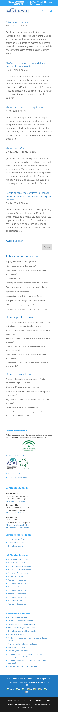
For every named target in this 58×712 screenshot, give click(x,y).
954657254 (37, 2)
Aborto (24, 69)
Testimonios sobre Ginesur (18, 477)
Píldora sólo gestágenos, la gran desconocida (24, 305)
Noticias (30, 678)
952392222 (19, 2)
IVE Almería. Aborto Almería (18, 559)
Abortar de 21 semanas (17, 600)
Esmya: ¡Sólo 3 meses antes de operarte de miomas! (27, 282)
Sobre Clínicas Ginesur (16, 474)
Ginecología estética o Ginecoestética (22, 631)
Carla (8, 412)
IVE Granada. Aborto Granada (19, 569)
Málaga (32, 151)
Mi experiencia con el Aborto (27, 387)
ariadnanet (37, 708)
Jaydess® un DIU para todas (17, 291)
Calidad (21, 678)
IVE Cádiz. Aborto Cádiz (17, 563)
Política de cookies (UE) (39, 682)
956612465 (18, 4)
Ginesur (9, 379)
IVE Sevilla (18, 704)
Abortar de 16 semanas (17, 583)
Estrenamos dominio (17, 22)
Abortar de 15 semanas (17, 580)
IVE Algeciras (41, 701)
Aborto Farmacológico (16, 539)
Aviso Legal (12, 678)
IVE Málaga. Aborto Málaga (16, 501)
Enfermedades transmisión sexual (21, 621)
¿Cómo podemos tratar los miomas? (21, 266)
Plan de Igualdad (42, 678)
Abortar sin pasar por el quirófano (25, 107)
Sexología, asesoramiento (18, 651)
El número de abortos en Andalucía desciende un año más (25, 65)
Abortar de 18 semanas (17, 590)
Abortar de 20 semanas (17, 597)
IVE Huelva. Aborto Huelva (18, 573)
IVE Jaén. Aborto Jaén (16, 576)
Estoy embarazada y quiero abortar (21, 624)
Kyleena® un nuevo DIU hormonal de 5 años (24, 296)
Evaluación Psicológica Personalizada (22, 627)
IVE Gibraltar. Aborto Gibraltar (17, 528)
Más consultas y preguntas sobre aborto (23, 666)
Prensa (23, 25)
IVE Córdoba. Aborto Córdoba (19, 566)
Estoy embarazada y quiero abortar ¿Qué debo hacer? (28, 287)
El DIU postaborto (13, 278)
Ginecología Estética (15, 546)
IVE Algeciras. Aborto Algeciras (17, 525)
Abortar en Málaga (16, 148)
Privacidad (12, 682)
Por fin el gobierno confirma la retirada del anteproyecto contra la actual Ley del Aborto (28, 196)
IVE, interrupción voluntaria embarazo (23, 644)
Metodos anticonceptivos (17, 647)
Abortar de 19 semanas (17, 594)
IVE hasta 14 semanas (16, 634)
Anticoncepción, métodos (18, 617)
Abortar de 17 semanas (17, 587)
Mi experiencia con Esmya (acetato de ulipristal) (25, 300)
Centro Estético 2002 (16, 542)
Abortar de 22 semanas (17, 604)
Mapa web (22, 682)
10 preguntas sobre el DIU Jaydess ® (21, 261)
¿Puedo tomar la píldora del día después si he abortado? (29, 309)
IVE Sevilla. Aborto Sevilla (15, 513)
